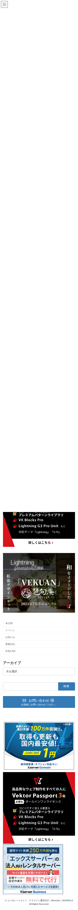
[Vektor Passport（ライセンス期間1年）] (39, 545)
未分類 (9, 623)
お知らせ (10, 637)
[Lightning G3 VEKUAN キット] (39, 611)
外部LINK (10, 651)
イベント (10, 630)
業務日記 (10, 644)
